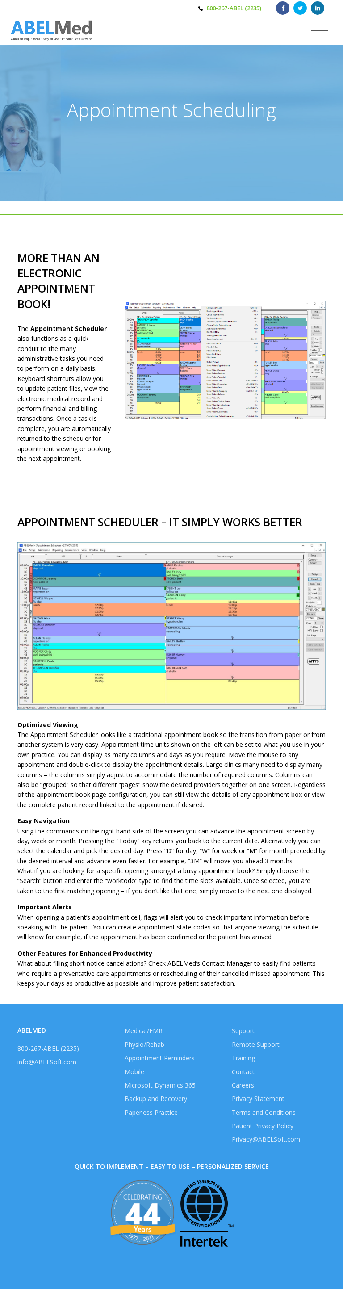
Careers (243, 1085)
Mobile (134, 1071)
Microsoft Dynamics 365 (160, 1085)
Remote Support (256, 1044)
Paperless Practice (151, 1112)
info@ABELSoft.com (46, 1062)
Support (243, 1030)
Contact (243, 1071)
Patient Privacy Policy (262, 1126)
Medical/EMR (144, 1030)
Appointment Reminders (160, 1058)
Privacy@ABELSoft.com (266, 1139)
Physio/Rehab (144, 1044)
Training (243, 1058)
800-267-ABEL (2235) (233, 8)
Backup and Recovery (156, 1098)
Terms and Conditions (264, 1112)
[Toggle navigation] (319, 31)
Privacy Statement (258, 1098)
